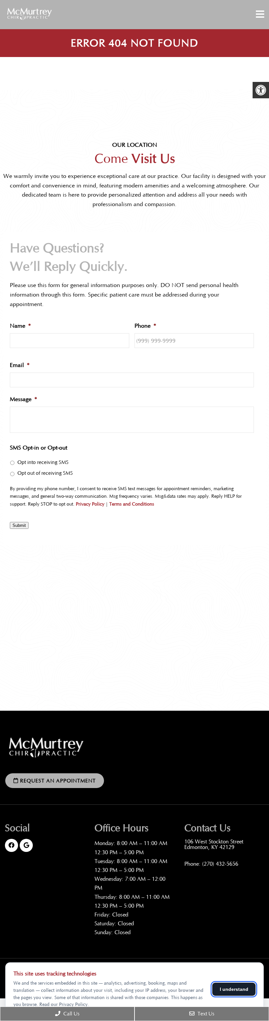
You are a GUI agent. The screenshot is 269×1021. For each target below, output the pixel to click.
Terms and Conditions (131, 504)
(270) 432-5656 (220, 864)
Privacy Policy (90, 504)
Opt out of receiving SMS (45, 473)
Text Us (205, 1014)
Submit (19, 525)
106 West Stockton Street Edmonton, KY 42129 (213, 844)
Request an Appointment (57, 781)
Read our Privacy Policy (63, 1004)
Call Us (70, 1014)
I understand (234, 989)
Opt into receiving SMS (43, 462)
